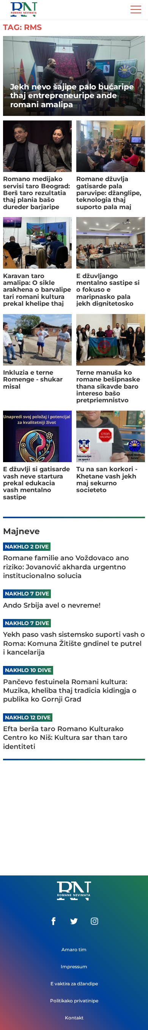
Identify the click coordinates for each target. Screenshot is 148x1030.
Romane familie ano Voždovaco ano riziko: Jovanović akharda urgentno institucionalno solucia (66, 567)
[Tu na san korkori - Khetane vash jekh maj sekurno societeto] (110, 436)
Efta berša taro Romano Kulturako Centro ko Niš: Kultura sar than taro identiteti (65, 738)
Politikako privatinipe (74, 1000)
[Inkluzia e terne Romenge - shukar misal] (37, 340)
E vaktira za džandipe (74, 983)
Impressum (74, 966)
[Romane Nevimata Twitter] (74, 921)
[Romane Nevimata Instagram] (94, 921)
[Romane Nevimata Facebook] (53, 921)
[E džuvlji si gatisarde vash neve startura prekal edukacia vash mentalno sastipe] (37, 436)
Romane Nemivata (24, 8)
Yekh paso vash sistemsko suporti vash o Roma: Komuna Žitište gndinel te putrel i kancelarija (74, 643)
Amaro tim (74, 949)
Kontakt (74, 1018)
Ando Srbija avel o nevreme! (52, 605)
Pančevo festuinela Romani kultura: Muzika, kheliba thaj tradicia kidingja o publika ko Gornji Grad (70, 691)
